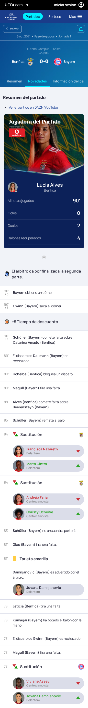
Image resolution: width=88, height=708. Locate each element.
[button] (74, 16)
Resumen (14, 81)
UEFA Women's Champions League (11, 16)
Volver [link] (14, 29)
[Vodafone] (17, 132)
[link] (32, 16)
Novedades (37, 81)
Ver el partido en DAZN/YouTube (33, 107)
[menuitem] (32, 16)
